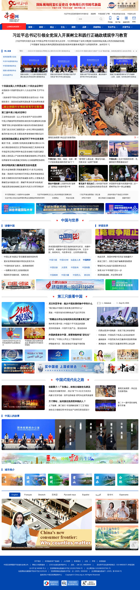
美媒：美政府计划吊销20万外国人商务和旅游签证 (23, 174)
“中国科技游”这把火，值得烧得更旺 (19, 266)
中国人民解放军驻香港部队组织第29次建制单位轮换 (24, 121)
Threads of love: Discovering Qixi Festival (113, 521)
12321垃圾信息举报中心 (58, 565)
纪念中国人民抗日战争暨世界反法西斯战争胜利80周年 (25, 198)
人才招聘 (67, 561)
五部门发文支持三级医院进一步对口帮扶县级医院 (23, 129)
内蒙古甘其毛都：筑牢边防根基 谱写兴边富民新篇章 (71, 395)
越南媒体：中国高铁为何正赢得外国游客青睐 (117, 339)
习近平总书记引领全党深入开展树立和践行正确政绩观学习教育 (70, 35)
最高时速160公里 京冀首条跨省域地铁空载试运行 (23, 134)
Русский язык (70, 495)
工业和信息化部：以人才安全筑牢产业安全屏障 (22, 117)
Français (28, 495)
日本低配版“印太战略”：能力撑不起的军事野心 (114, 251)
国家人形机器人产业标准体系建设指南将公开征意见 (24, 156)
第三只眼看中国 (70, 296)
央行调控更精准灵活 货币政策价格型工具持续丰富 (23, 147)
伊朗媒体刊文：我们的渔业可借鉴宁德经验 (67, 344)
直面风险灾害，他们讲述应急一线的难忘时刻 (23, 447)
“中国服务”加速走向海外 (41, 44)
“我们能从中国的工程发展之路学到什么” (66, 308)
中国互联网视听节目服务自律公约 (16, 565)
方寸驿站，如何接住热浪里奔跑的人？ (67, 401)
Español (85, 495)
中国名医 (113, 159)
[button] (136, 109)
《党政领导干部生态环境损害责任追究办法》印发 (23, 97)
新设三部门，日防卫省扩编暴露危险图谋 (114, 261)
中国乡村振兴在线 (118, 14)
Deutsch (41, 495)
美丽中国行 (126, 198)
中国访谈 (52, 159)
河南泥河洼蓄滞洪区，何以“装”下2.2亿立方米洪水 (70, 391)
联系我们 (77, 561)
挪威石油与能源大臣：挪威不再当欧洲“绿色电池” (22, 182)
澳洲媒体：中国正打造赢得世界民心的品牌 (116, 344)
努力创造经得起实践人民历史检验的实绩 (106, 41)
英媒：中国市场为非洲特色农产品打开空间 (67, 312)
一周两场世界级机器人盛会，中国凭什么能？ (20, 251)
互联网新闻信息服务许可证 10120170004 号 (66, 568)
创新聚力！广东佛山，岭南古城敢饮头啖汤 (69, 387)
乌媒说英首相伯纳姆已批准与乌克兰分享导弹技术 (23, 187)
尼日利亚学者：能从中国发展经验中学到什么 (70, 303)
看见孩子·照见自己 (87, 183)
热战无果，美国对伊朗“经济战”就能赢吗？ (115, 257)
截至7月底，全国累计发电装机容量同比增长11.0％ (23, 143)
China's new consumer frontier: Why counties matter (27, 547)
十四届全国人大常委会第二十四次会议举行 (22, 86)
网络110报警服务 (38, 565)
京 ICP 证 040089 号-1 (37, 568)
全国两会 (55, 198)
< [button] (133, 51)
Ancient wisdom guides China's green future (114, 547)
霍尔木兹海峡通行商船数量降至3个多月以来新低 (22, 169)
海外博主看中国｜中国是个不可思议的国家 (67, 324)
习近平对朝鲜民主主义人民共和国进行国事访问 (54, 195)
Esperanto (123, 495)
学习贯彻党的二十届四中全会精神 (17, 195)
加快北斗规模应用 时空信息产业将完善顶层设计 (69, 410)
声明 (93, 561)
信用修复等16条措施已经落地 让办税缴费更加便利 (23, 160)
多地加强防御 (17, 125)
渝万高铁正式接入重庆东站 (59, 137)
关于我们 (37, 561)
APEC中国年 (86, 198)
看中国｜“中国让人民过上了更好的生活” (66, 339)
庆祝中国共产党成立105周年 (118, 195)
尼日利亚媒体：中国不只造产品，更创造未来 (68, 328)
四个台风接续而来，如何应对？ (95, 44)
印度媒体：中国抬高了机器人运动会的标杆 (116, 335)
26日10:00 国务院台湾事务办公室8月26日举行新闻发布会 (49, 51)
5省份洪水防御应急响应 (33, 125)
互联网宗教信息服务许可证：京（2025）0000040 (69, 571)
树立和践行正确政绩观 (106, 198)
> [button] (136, 51)
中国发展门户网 (104, 14)
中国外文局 (131, 14)
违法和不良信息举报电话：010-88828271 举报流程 (116, 565)
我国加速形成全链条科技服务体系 (66, 44)
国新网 (93, 14)
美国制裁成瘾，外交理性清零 (109, 275)
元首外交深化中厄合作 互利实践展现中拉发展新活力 (11, 343)
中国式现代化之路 (70, 380)
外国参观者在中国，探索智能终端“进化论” (69, 335)
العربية (98, 495)
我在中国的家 (54, 183)
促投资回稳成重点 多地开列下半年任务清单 (23, 139)
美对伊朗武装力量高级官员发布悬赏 (19, 165)
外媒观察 (7, 323)
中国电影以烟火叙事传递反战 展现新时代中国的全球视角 (34, 343)
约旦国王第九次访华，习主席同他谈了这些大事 (68, 41)
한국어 (110, 495)
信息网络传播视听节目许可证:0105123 (32, 571)
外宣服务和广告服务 (52, 561)
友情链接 (102, 561)
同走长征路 (70, 198)
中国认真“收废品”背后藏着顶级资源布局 (21, 257)
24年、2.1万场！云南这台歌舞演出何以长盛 (20, 407)
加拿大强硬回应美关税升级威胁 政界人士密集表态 (23, 178)
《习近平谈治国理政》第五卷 (89, 195)
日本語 (55, 495)
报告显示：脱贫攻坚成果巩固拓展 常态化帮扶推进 (23, 102)
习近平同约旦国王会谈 (25, 41)
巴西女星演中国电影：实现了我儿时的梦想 (116, 330)
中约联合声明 (41, 41)
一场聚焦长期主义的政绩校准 (16, 270)
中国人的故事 (12, 416)
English (15, 495)
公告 (86, 561)
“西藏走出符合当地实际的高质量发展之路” (69, 319)
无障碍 (134, 550)
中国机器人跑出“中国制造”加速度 (110, 323)
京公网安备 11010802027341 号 (99, 568)
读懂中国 (10, 225)
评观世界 (103, 225)
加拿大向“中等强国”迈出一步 (109, 270)
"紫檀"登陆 (6, 125)
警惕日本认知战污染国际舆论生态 (111, 266)
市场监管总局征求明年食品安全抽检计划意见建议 (23, 152)
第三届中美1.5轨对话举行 (14, 112)
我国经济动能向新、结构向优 (16, 275)
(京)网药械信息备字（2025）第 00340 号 (106, 571)
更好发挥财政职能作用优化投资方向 (19, 261)
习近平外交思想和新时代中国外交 (76, 14)
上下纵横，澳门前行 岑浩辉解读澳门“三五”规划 (69, 405)
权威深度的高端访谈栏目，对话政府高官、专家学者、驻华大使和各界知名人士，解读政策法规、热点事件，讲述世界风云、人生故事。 (69, 249)
